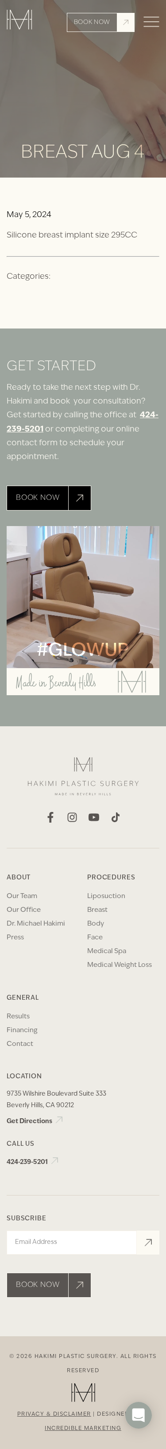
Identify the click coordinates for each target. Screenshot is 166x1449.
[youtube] (94, 821)
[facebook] (50, 821)
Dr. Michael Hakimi (36, 924)
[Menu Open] (151, 22)
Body (95, 924)
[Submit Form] (148, 1243)
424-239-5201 (28, 1162)
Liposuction (106, 896)
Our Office (24, 910)
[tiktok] (115, 821)
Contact (20, 1044)
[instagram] (72, 821)
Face (95, 937)
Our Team (22, 896)
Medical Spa (106, 951)
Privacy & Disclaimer (54, 1414)
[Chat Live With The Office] (138, 1442)
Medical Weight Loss (119, 965)
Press (15, 937)
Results (18, 1017)
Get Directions (30, 1121)
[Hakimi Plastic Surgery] (19, 22)
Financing (22, 1030)
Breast (97, 910)
